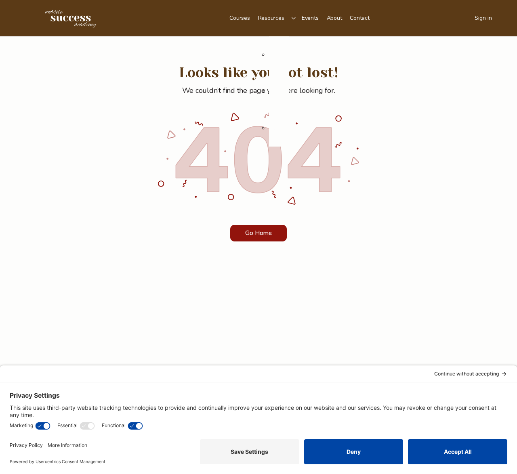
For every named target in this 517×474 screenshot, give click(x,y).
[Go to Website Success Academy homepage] (70, 17)
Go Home (258, 233)
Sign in (483, 18)
